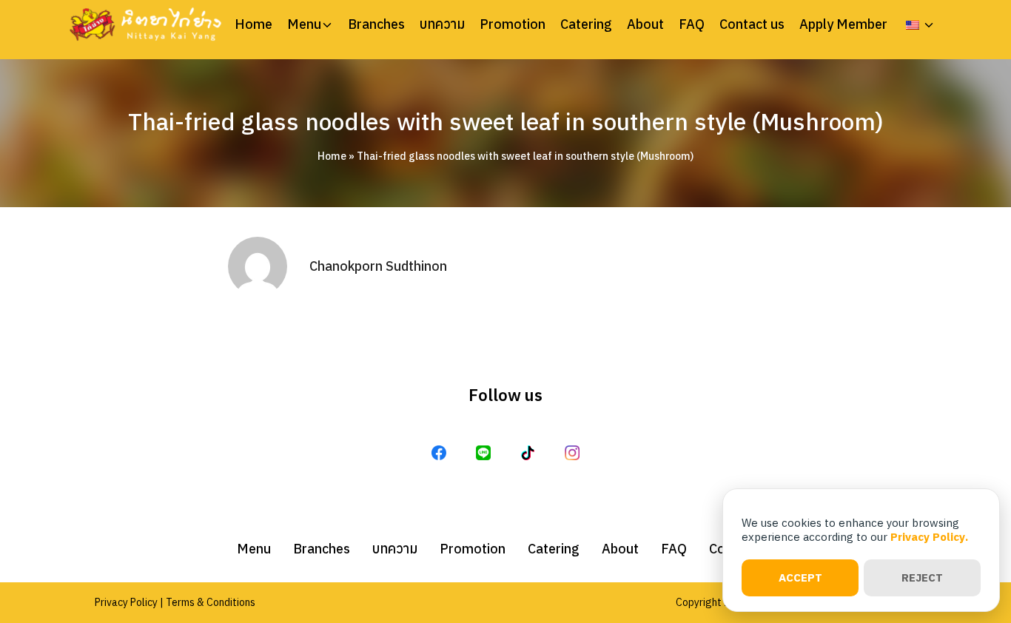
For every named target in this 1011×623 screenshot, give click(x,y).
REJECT (922, 577)
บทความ (442, 24)
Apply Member (843, 24)
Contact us (752, 24)
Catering (586, 24)
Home (253, 24)
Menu (304, 24)
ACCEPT (800, 577)
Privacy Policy (126, 602)
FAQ (692, 24)
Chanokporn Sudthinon (378, 266)
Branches (376, 24)
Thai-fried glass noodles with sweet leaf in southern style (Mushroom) (506, 121)
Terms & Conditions (210, 602)
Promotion (512, 24)
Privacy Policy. (929, 537)
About (645, 24)
